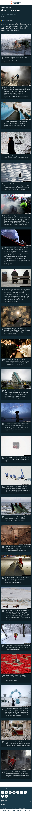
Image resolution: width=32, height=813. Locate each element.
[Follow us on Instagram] (10, 792)
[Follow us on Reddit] (6, 792)
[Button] (3, 17)
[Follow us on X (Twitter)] (17, 792)
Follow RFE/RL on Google (19, 811)
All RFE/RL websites (6, 811)
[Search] (29, 811)
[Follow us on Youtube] (2, 792)
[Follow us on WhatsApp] (2, 796)
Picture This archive (12, 30)
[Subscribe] (6, 796)
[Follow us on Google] (14, 792)
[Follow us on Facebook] (21, 792)
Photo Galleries (6, 7)
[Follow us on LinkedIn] (25, 792)
